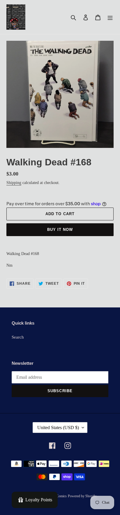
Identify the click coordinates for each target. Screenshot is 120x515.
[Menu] (110, 17)
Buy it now (60, 229)
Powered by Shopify (82, 496)
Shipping (13, 182)
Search (18, 337)
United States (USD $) (58, 427)
